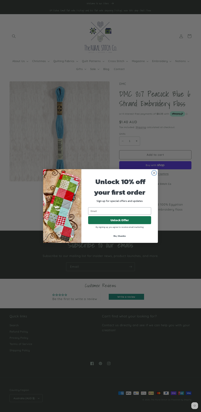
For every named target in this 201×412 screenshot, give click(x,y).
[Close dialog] (154, 172)
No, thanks (119, 236)
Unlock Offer (120, 220)
